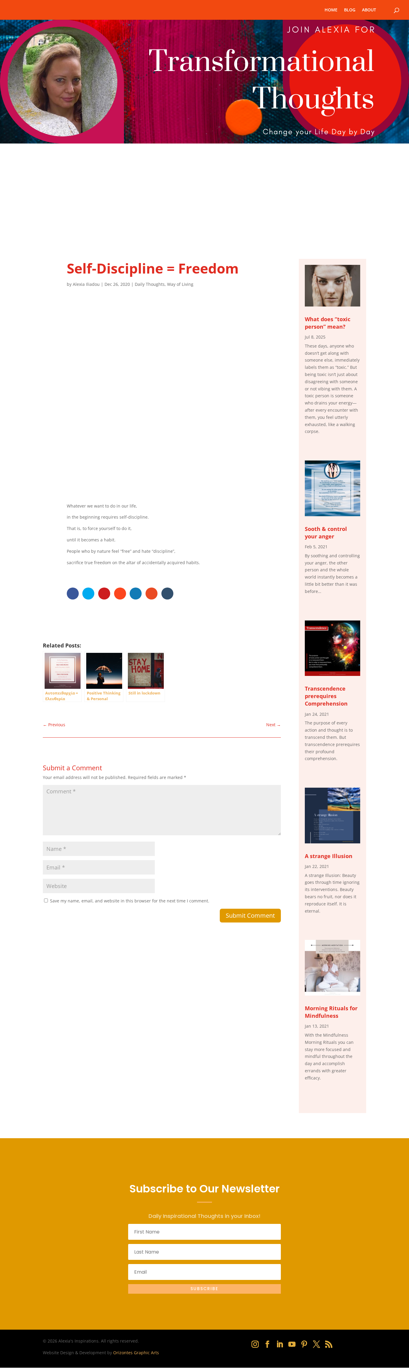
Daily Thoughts (150, 284)
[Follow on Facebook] (267, 1344)
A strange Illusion (328, 856)
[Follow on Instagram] (255, 1344)
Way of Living (180, 284)
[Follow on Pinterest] (304, 1344)
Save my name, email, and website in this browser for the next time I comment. (129, 901)
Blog (349, 10)
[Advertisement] (204, 188)
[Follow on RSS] (329, 1344)
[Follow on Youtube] (292, 1344)
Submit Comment (250, 915)
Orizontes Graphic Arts (136, 1352)
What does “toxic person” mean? (327, 322)
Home (331, 10)
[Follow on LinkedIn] (279, 1344)
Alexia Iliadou (86, 284)
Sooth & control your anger (326, 532)
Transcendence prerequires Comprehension (326, 696)
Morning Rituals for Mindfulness (331, 1012)
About (369, 10)
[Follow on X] (316, 1344)
